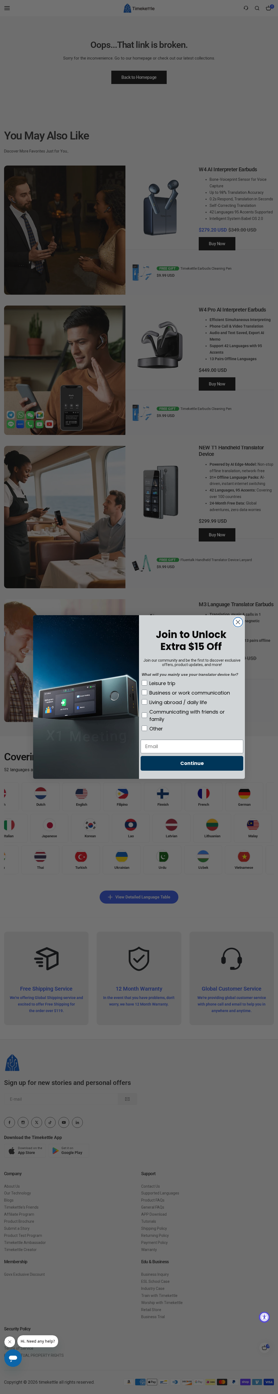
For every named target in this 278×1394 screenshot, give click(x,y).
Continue (192, 763)
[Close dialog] (238, 622)
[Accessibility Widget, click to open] (264, 1317)
